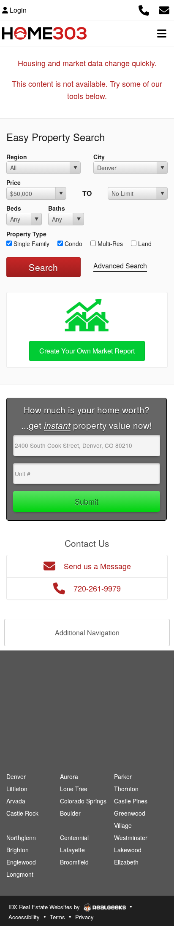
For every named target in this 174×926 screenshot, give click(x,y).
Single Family (30, 243)
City (99, 157)
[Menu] (162, 33)
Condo (72, 243)
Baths (56, 208)
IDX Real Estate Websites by (45, 907)
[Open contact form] (164, 9)
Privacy (84, 917)
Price (13, 182)
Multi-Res (109, 243)
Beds (13, 208)
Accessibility (24, 917)
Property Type (26, 234)
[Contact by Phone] (144, 9)
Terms (57, 917)
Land (144, 243)
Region (16, 157)
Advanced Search (120, 265)
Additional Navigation (87, 632)
